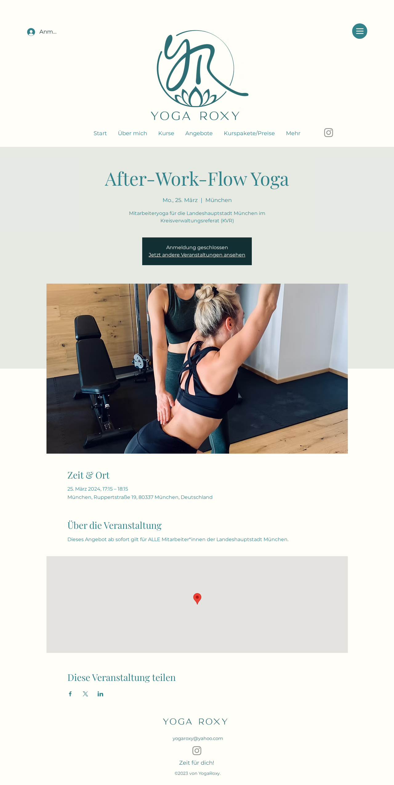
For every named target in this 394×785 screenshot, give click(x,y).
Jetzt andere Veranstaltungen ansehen (197, 255)
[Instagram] (329, 133)
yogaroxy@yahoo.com (198, 738)
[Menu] (359, 31)
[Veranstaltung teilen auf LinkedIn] (100, 693)
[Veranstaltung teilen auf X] (85, 693)
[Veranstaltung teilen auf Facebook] (70, 693)
